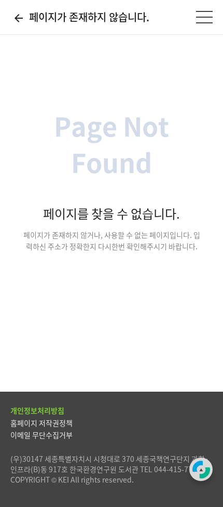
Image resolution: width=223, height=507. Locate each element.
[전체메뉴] (204, 17)
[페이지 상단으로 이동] (201, 469)
